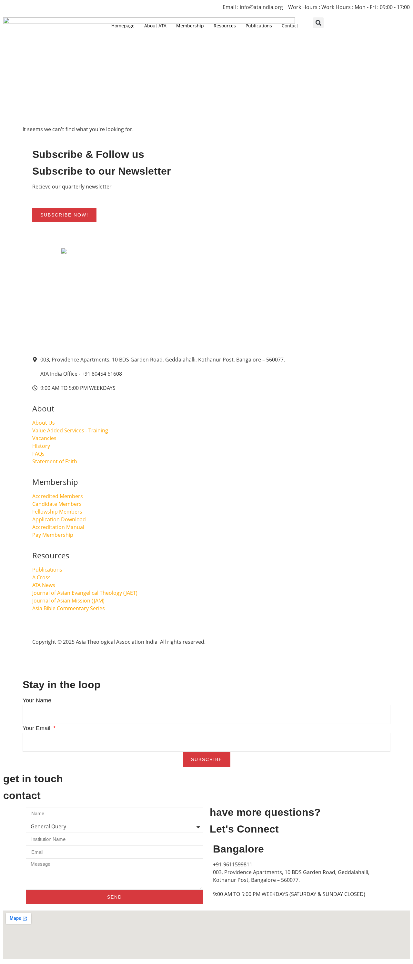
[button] (318, 22)
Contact (290, 26)
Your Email (37, 728)
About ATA (155, 26)
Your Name (37, 700)
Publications (259, 26)
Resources (225, 26)
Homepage (123, 26)
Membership (190, 26)
